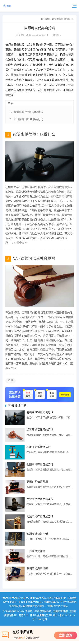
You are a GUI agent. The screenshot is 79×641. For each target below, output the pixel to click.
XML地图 (42, 619)
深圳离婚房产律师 (37, 568)
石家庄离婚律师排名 (38, 446)
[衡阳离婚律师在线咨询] (15, 469)
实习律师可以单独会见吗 (34, 258)
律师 (10, 380)
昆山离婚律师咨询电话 (39, 412)
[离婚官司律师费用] (15, 487)
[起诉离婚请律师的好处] (15, 435)
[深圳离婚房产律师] (15, 574)
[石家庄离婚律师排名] (15, 452)
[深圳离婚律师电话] (15, 539)
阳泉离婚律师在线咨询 (39, 516)
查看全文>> (21, 242)
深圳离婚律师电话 (37, 533)
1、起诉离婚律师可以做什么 (26, 111)
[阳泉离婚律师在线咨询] (15, 521)
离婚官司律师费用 (37, 481)
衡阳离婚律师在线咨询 (39, 464)
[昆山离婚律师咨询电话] (15, 417)
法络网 (12, 6)
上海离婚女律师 (35, 551)
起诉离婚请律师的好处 (39, 429)
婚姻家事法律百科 (61, 19)
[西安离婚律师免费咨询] (15, 504)
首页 (47, 19)
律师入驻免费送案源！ (41, 615)
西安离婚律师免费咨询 (39, 499)
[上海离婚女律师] (15, 556)
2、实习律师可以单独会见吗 (26, 119)
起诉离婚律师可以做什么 (34, 134)
